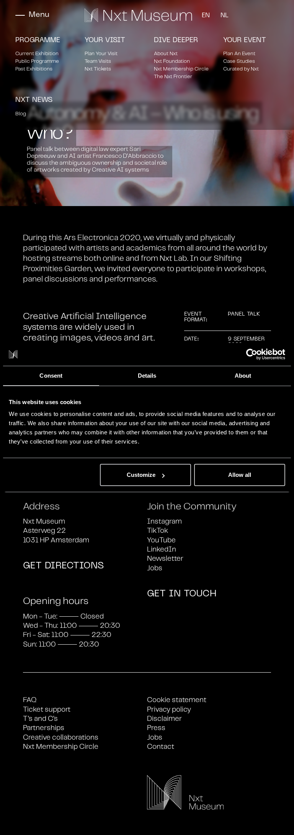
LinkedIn (161, 549)
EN (206, 16)
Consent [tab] (50, 375)
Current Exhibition (37, 53)
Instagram (164, 521)
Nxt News (33, 100)
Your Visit (105, 40)
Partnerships (43, 728)
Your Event (244, 40)
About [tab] (243, 375)
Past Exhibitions (33, 69)
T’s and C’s (40, 718)
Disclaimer (164, 718)
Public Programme (37, 61)
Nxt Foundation (172, 61)
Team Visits (98, 61)
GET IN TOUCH (181, 594)
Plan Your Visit (101, 53)
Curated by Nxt (241, 69)
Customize (141, 475)
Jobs (154, 568)
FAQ (30, 700)
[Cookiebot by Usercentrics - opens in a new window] (251, 354)
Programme (37, 40)
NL (224, 16)
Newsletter (165, 558)
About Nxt (166, 53)
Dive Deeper (176, 40)
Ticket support (46, 709)
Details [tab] (147, 375)
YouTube (161, 540)
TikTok (157, 530)
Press (156, 728)
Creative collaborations (60, 737)
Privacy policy (169, 709)
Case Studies (239, 61)
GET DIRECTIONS (63, 566)
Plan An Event (239, 53)
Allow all (239, 475)
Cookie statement (176, 700)
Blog (20, 113)
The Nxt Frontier (173, 76)
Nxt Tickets (98, 69)
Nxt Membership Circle (181, 69)
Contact (160, 746)
